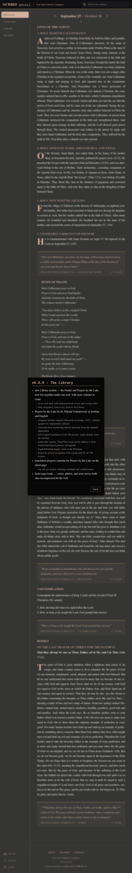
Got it (95, 489)
